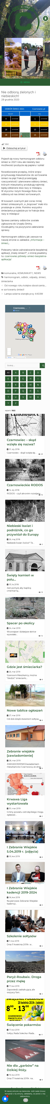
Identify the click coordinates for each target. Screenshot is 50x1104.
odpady (33, 277)
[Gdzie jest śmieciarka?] (25, 652)
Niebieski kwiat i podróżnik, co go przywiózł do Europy (23, 530)
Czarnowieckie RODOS (25, 485)
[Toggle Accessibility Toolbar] (45, 18)
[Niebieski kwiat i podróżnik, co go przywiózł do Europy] (25, 511)
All (8, 372)
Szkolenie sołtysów (21, 936)
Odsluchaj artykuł (15, 148)
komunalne (10, 273)
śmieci (42, 277)
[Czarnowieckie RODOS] (25, 470)
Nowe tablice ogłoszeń (25, 710)
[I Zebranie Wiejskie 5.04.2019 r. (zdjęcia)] (25, 832)
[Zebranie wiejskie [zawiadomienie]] (25, 736)
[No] (47, 1096)
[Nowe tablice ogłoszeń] (25, 695)
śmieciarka (7, 281)
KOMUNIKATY (25, 273)
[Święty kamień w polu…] (25, 560)
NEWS (37, 273)
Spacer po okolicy (20, 623)
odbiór (24, 277)
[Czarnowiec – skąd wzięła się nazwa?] (25, 425)
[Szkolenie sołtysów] (25, 921)
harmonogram (12, 277)
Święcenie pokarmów (24, 1025)
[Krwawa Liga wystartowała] (25, 784)
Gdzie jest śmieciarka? (24, 667)
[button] (7, 57)
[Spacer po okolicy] (25, 608)
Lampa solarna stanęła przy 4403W (23, 293)
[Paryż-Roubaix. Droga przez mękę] (25, 962)
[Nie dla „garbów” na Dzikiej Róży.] (25, 1051)
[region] (23, 57)
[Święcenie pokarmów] (25, 1010)
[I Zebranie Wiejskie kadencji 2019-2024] (25, 873)
